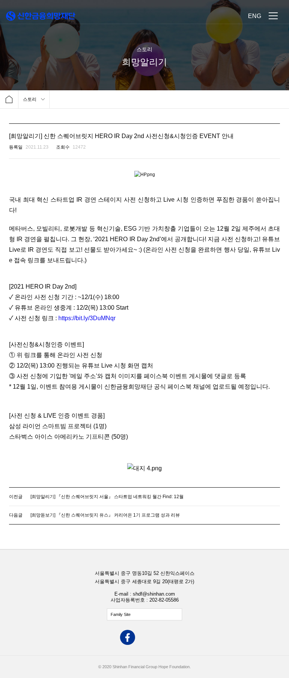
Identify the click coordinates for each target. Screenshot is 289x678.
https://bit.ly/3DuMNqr (87, 318)
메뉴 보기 (273, 15)
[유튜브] (161, 638)
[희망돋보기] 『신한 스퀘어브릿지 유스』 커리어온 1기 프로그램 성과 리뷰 (105, 515)
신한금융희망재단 (40, 16)
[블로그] (110, 638)
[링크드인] (178, 638)
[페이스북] (127, 638)
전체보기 (144, 614)
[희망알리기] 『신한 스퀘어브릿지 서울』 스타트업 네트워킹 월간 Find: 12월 (107, 496)
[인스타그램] (144, 638)
